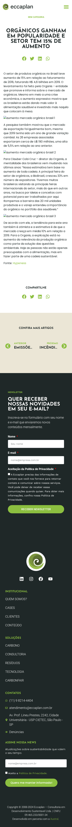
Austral (54, 819)
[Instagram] (31, 578)
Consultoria (15, 654)
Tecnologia (14, 671)
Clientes (12, 616)
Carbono (12, 645)
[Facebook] (41, 578)
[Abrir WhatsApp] (63, 818)
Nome (12, 436)
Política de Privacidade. (33, 773)
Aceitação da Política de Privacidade (31, 469)
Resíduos (12, 663)
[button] (66, 7)
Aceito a (27, 773)
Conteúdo (13, 625)
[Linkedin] (21, 578)
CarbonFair (14, 680)
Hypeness (19, 263)
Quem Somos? (16, 599)
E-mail (12, 452)
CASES (10, 608)
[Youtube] (50, 578)
